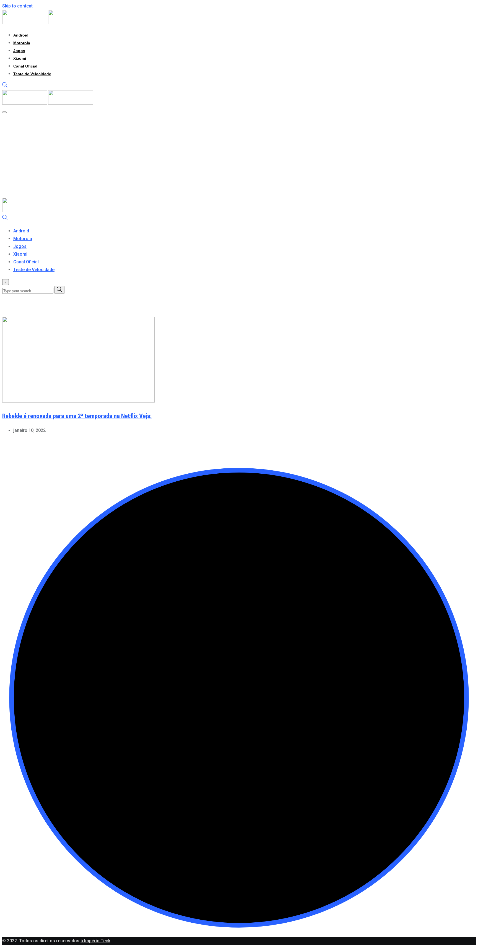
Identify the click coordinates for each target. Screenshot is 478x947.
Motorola (21, 43)
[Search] (5, 86)
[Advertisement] (185, 156)
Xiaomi (19, 58)
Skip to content (17, 6)
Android (20, 35)
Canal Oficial (25, 66)
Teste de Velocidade (32, 74)
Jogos (19, 50)
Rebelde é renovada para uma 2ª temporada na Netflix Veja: (77, 416)
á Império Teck (95, 940)
